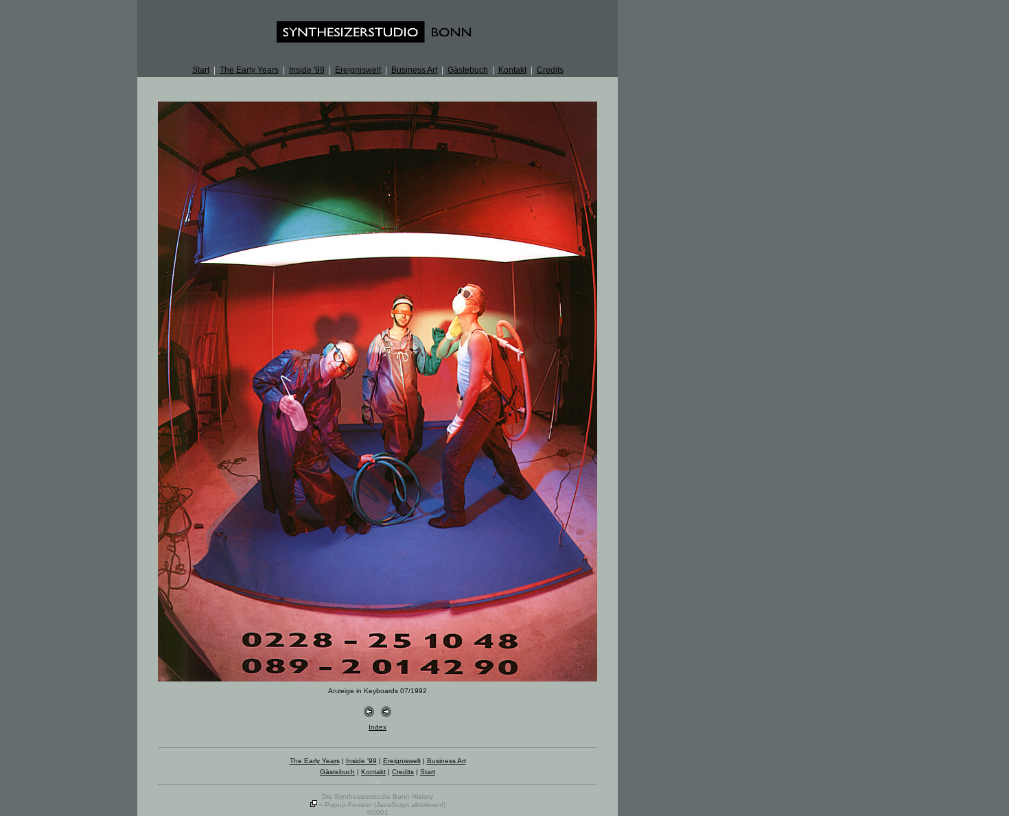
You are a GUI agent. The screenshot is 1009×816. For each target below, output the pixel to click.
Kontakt (512, 70)
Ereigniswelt (358, 70)
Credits (550, 70)
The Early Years (249, 70)
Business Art (414, 70)
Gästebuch (468, 70)
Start (200, 70)
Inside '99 (307, 70)
